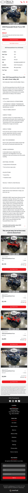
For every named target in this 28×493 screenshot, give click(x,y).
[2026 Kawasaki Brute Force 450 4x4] (14, 358)
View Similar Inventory (14, 43)
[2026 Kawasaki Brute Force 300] (14, 245)
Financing (14, 441)
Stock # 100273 (5, 294)
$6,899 (4, 339)
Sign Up (14, 477)
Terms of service (14, 452)
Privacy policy (14, 448)
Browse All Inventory (14, 39)
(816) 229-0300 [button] (15, 413)
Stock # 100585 (5, 256)
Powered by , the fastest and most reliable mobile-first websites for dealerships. (14, 486)
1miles (24, 260)
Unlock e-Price (15, 269)
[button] (21, 2)
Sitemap (14, 444)
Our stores (14, 422)
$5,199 (4, 264)
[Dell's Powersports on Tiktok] (18, 401)
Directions (14, 437)
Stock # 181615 (5, 331)
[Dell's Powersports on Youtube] (12, 401)
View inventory (14, 426)
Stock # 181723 (5, 369)
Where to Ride (14, 433)
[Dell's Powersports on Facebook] (9, 401)
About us (14, 430)
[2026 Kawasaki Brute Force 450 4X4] (14, 320)
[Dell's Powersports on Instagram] (15, 401)
